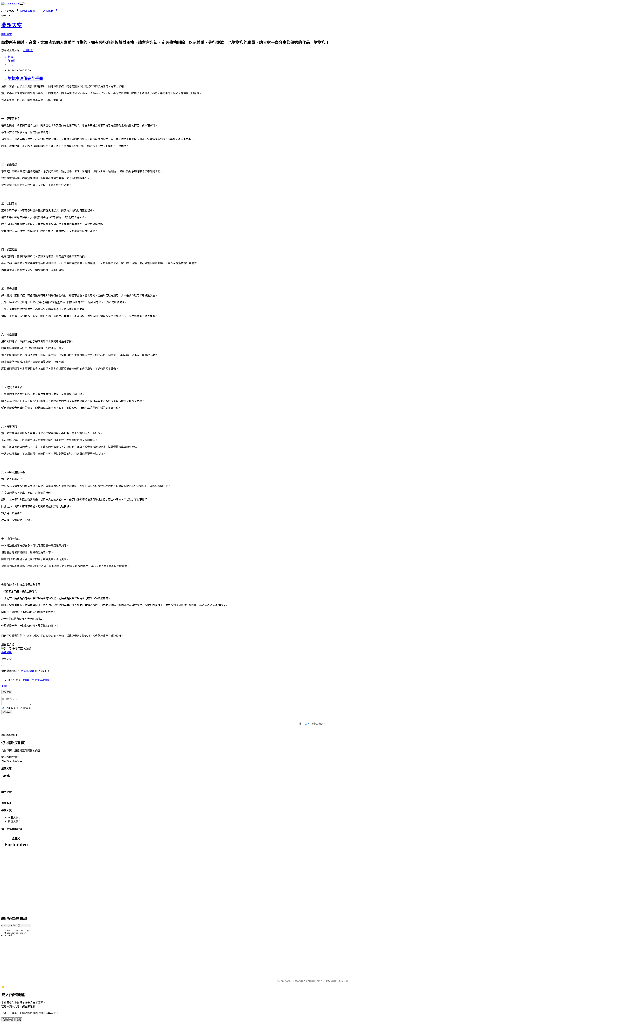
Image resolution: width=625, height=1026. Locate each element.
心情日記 (28, 50)
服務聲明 (343, 981)
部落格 (12, 60)
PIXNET (288, 981)
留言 (32, 671)
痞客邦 (25, 671)
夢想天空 (11, 25)
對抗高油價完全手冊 (25, 78)
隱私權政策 (331, 981)
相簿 (10, 57)
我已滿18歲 (8, 1019)
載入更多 (7, 692)
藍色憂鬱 (6, 652)
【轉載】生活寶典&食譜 (35, 680)
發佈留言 (7, 712)
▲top (4, 685)
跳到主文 (6, 34)
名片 (10, 64)
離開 (19, 1019)
